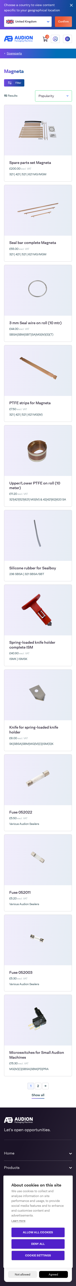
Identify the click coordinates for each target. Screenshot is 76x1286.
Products (11, 1167)
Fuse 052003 (20, 972)
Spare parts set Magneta (30, 162)
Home (9, 1153)
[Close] (71, 5)
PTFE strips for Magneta (30, 403)
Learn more (18, 1221)
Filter (18, 82)
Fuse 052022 (20, 812)
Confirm (63, 21)
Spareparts (14, 53)
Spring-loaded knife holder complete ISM (32, 645)
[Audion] (18, 39)
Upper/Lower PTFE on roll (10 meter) (34, 485)
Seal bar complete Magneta (32, 242)
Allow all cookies (38, 1232)
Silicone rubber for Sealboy (32, 568)
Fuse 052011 (20, 892)
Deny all (38, 1244)
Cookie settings (38, 1255)
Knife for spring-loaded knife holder (33, 729)
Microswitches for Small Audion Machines (36, 1055)
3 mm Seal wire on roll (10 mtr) (35, 323)
